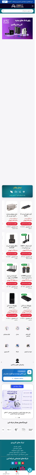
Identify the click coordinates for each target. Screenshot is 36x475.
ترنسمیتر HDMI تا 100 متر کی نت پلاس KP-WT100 (26, 278)
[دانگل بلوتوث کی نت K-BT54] (12, 238)
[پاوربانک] (17, 28)
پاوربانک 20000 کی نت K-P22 (26, 307)
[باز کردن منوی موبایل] (32, 6)
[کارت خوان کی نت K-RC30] (26, 207)
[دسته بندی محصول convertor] (17, 331)
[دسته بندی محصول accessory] (6, 348)
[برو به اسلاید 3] (15, 417)
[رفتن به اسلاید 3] (16, 36)
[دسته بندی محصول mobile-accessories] (6, 331)
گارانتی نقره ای (17, 447)
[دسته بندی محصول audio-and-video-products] (28, 348)
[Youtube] (22, 463)
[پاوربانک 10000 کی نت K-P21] (12, 298)
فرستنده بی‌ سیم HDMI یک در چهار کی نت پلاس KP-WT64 (11, 278)
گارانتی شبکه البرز (17, 449)
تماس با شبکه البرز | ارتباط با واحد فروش (17, 455)
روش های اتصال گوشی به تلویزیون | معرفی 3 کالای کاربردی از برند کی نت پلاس (17, 413)
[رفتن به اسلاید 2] (19, 36)
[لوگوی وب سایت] (17, 6)
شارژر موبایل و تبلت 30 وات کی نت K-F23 (11, 216)
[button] (26, 223)
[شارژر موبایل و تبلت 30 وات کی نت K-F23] (12, 207)
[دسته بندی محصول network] (17, 348)
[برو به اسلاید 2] (17, 417)
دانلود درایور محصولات (17, 451)
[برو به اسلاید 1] (19, 417)
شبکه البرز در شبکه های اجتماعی (17, 453)
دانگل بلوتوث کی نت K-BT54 (11, 247)
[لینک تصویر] (17, 469)
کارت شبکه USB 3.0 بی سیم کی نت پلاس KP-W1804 (26, 248)
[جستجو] (3, 11)
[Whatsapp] (19, 463)
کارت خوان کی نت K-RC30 (26, 215)
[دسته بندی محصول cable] (28, 331)
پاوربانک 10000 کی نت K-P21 (12, 307)
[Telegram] (12, 463)
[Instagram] (16, 463)
